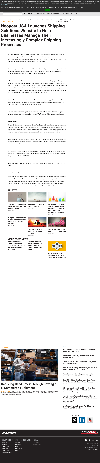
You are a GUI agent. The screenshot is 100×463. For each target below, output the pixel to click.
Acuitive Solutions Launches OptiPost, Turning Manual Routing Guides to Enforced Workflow (16, 245)
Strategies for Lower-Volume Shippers (36, 205)
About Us (4, 444)
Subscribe (17, 442)
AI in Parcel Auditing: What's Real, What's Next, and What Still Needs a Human (80, 369)
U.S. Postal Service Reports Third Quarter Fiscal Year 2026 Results (57, 255)
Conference (36, 442)
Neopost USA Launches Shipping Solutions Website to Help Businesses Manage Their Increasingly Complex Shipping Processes (33, 35)
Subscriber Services (23, 440)
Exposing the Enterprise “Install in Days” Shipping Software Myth (17, 206)
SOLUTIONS (65, 14)
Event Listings (5, 446)
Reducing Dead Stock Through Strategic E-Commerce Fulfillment (28, 386)
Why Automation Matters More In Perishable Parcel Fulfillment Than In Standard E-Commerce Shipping (79, 390)
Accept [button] (47, 10)
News (25, 239)
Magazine (41, 14)
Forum (35, 440)
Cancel (16, 450)
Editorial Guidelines (6, 452)
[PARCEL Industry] (9, 433)
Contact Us (5, 448)
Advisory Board (37, 444)
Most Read (64, 346)
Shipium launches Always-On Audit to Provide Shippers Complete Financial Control (35, 245)
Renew (16, 446)
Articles (4, 347)
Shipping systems (7, 22)
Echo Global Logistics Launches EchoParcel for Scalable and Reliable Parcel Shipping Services (79, 382)
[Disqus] (37, 282)
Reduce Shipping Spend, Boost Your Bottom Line (57, 230)
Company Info (7, 440)
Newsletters (18, 444)
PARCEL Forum (53, 14)
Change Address (19, 448)
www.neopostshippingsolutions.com (19, 59)
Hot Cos (74, 14)
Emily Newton (7, 391)
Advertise (4, 442)
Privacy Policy (4, 4)
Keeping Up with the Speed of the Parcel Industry (35, 231)
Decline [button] (53, 10)
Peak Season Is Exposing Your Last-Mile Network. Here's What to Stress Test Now (78, 375)
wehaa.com (95, 449)
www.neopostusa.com (14, 186)
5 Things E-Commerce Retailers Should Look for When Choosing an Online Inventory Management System (56, 208)
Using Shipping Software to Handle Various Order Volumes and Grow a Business (17, 220)
